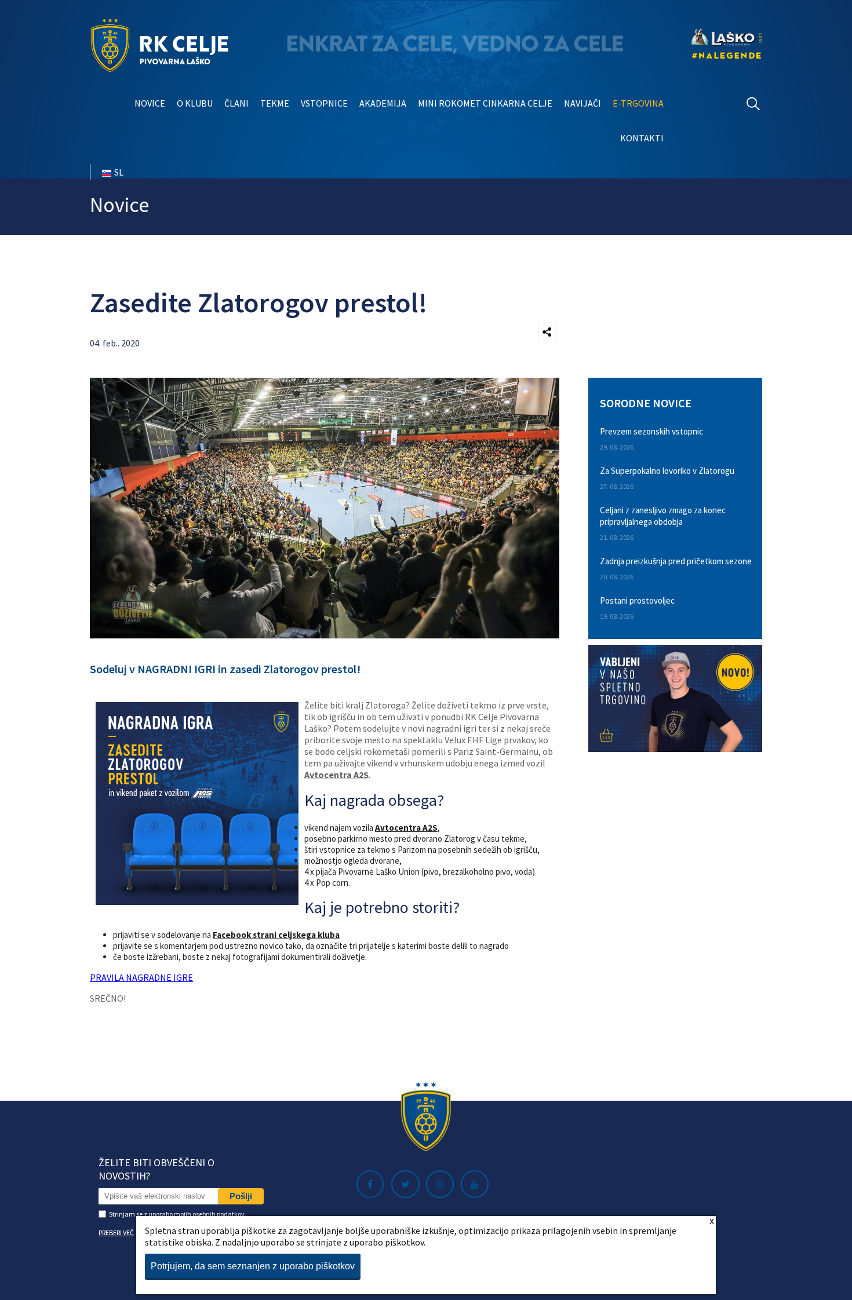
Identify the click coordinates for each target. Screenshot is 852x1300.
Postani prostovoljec (637, 600)
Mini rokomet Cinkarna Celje (485, 103)
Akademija (382, 103)
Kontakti (642, 138)
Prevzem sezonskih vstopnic (651, 431)
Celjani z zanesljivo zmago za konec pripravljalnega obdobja (663, 516)
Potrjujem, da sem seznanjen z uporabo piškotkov (253, 1266)
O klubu (195, 103)
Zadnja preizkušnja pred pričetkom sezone (676, 561)
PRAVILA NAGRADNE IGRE (141, 977)
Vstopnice (324, 103)
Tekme (274, 103)
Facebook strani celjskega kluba (276, 934)
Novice (149, 103)
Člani (236, 103)
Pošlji (241, 1196)
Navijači (582, 103)
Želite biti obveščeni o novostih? (156, 1169)
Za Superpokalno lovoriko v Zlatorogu (667, 470)
